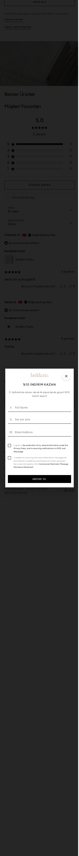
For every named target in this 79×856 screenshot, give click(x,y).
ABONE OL (38, 479)
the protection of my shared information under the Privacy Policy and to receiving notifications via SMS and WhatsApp (39, 448)
